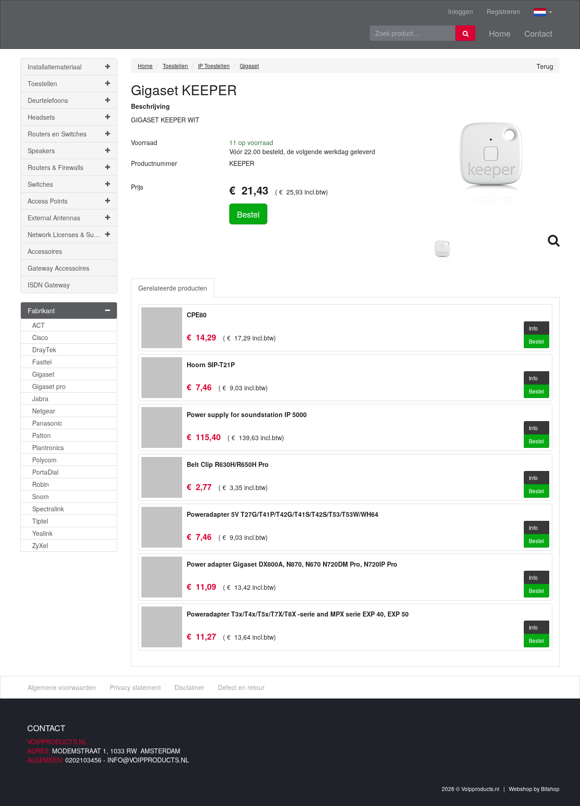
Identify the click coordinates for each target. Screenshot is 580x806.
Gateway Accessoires (58, 267)
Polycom (44, 459)
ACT (38, 325)
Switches (40, 184)
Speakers (41, 150)
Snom (40, 496)
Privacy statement (135, 687)
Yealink (42, 533)
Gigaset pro (49, 386)
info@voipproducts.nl (148, 759)
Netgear (43, 410)
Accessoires (45, 251)
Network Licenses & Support (68, 234)
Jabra (40, 398)
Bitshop (550, 788)
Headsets (41, 116)
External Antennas (54, 217)
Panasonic (47, 422)
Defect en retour (241, 687)
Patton (41, 435)
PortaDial (45, 471)
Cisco (40, 337)
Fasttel (42, 361)
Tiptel (40, 520)
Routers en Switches (57, 133)
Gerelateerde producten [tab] (172, 287)
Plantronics (48, 447)
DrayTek (44, 349)
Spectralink (48, 508)
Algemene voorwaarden (62, 687)
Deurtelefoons (48, 100)
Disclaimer (189, 687)
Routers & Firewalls (55, 167)
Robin (40, 484)
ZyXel (40, 545)
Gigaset (43, 374)
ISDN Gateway (49, 284)
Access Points (48, 200)
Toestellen (42, 83)
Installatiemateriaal (55, 66)
